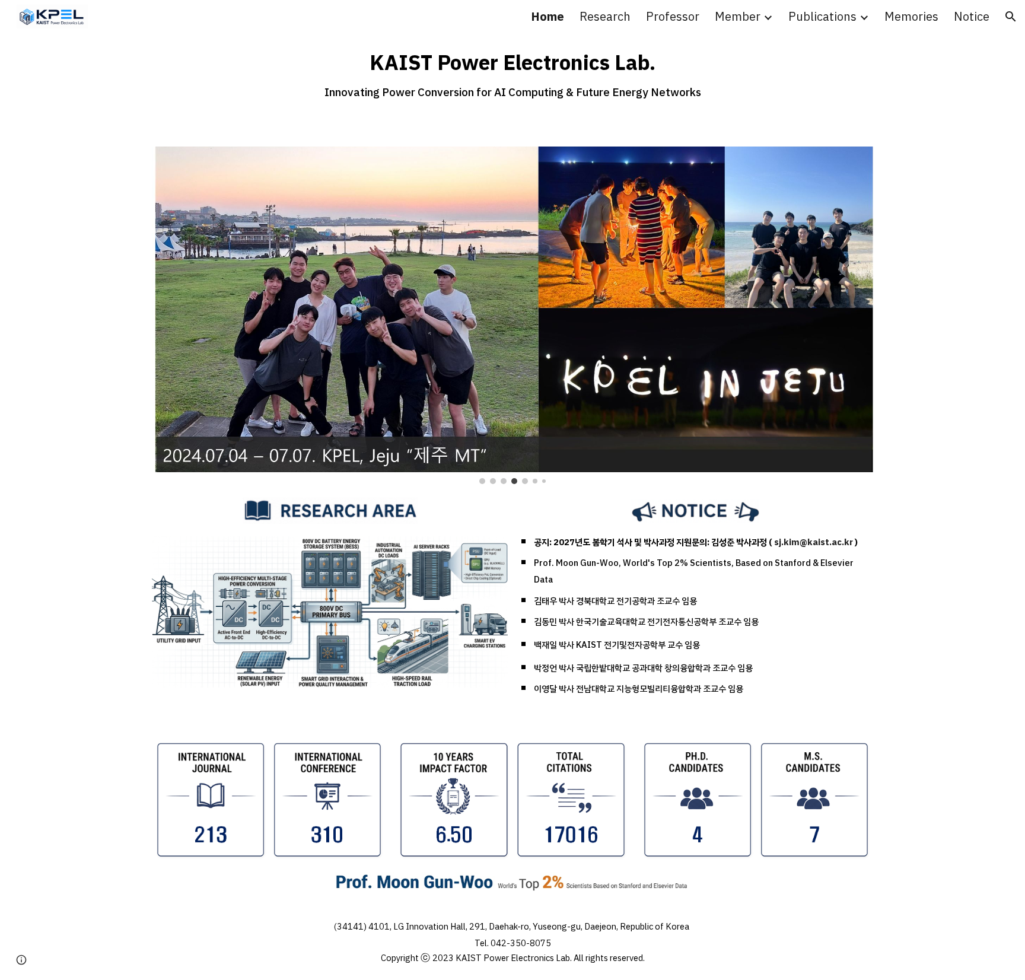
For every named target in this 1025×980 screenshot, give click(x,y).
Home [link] (547, 17)
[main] (513, 71)
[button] (1011, 16)
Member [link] (737, 17)
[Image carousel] (513, 315)
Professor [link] (672, 17)
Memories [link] (911, 17)
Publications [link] (822, 17)
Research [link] (605, 17)
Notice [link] (971, 17)
